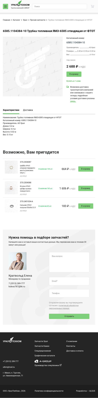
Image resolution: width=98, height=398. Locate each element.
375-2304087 (25, 162)
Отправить (69, 316)
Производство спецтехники (47, 365)
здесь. (73, 101)
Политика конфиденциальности (49, 391)
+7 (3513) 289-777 (11, 361)
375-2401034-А (26, 201)
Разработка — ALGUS (85, 391)
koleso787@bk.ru (17, 286)
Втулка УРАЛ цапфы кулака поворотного (25, 188)
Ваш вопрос (57, 256)
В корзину (73, 74)
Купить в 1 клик (73, 81)
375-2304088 (25, 182)
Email (54, 281)
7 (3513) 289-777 (17, 283)
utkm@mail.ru (9, 367)
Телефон (56, 293)
